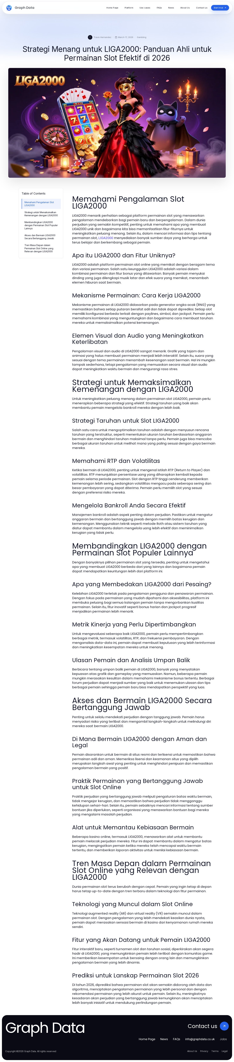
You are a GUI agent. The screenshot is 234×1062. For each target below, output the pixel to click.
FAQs (176, 1039)
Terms (215, 1051)
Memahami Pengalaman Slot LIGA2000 (39, 204)
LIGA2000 (105, 238)
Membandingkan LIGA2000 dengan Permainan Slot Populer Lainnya (41, 225)
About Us (192, 1051)
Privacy (204, 1051)
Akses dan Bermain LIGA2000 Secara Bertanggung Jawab (40, 237)
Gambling (141, 37)
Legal (224, 1051)
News (164, 1039)
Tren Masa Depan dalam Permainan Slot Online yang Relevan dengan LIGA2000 (39, 248)
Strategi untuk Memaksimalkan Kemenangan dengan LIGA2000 (41, 214)
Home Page (147, 1039)
